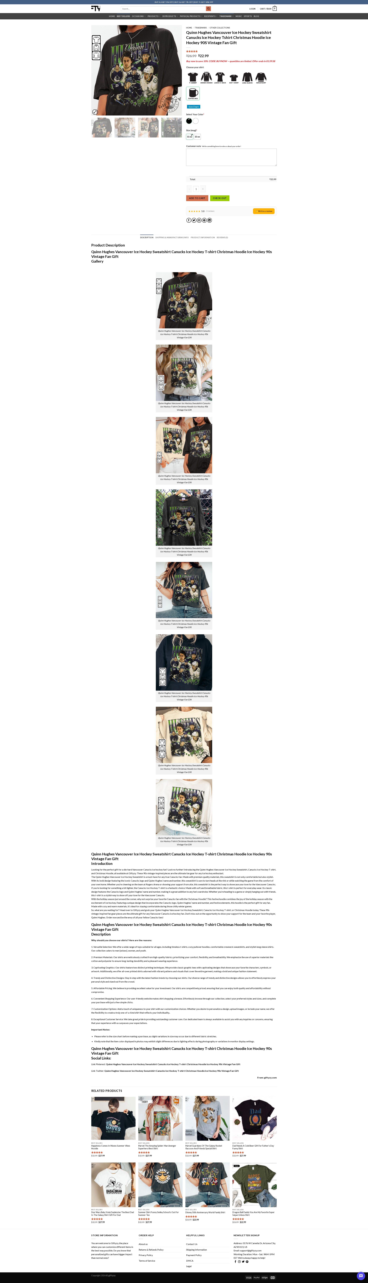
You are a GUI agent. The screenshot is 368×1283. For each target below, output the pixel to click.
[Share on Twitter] (194, 220)
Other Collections (220, 28)
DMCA (189, 1260)
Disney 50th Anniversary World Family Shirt (205, 1212)
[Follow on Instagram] (239, 1261)
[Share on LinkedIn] (209, 220)
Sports (248, 16)
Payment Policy (194, 1255)
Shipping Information (196, 1249)
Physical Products (190, 16)
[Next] (176, 70)
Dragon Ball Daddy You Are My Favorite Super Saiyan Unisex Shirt (253, 1213)
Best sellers (123, 16)
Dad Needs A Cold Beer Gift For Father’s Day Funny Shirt (253, 1147)
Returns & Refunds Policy (151, 1249)
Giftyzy (114, 1243)
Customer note (193, 146)
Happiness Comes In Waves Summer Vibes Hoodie (110, 1147)
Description (146, 237)
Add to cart (197, 198)
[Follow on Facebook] (235, 1261)
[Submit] (208, 8)
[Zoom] (95, 112)
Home (112, 16)
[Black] (189, 121)
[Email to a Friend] (199, 220)
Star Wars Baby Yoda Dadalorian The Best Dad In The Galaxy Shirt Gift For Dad (112, 1213)
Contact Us (191, 1244)
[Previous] (96, 70)
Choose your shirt (195, 67)
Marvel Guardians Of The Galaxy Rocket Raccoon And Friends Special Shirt (203, 1147)
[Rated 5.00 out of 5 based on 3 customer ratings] (231, 51)
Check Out (220, 198)
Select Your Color (195, 114)
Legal (188, 1266)
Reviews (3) (222, 237)
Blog (256, 16)
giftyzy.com (270, 1077)
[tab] (146, 237)
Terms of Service (147, 1260)
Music (239, 16)
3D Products (169, 16)
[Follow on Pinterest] (247, 1261)
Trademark (225, 16)
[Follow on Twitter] (243, 1261)
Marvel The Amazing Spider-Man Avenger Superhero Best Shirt (157, 1147)
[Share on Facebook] (188, 220)
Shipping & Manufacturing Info (172, 237)
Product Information (203, 237)
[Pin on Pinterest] (204, 220)
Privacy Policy (146, 1255)
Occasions (138, 16)
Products (153, 16)
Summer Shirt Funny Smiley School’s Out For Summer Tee (158, 1213)
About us (143, 1244)
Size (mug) (191, 130)
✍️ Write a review (263, 211)
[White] (196, 121)
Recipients (209, 16)
